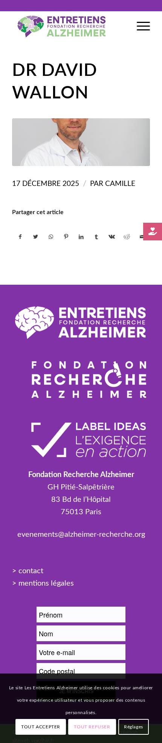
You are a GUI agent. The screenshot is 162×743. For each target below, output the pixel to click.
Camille (120, 183)
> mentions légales (43, 583)
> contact (27, 571)
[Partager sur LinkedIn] (81, 237)
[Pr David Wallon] (81, 142)
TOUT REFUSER (92, 727)
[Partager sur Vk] (111, 237)
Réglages (133, 727)
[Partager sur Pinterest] (65, 237)
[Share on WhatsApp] (50, 237)
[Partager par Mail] (142, 237)
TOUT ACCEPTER (40, 727)
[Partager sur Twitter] (35, 237)
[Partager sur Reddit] (126, 237)
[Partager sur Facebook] (20, 237)
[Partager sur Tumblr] (96, 237)
